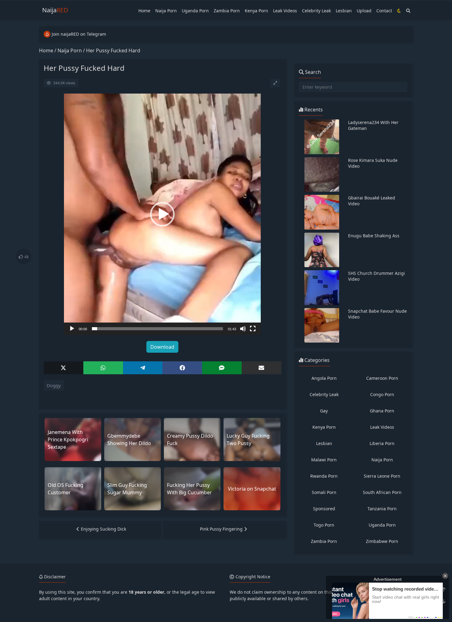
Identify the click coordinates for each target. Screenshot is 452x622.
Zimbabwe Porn (382, 541)
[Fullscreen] (253, 329)
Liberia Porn (382, 443)
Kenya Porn (256, 11)
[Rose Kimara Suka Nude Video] (322, 174)
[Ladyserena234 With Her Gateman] (322, 136)
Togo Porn (324, 525)
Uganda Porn (195, 11)
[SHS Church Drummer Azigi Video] (322, 287)
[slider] (157, 328)
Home (144, 11)
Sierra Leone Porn (382, 476)
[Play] (72, 329)
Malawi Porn (324, 460)
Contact (384, 11)
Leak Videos (285, 11)
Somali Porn (324, 492)
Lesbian (344, 11)
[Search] (408, 11)
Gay (324, 411)
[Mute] (243, 329)
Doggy (54, 385)
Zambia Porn (227, 11)
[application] (162, 214)
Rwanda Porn (324, 476)
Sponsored (324, 509)
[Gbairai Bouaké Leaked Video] (322, 212)
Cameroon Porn (382, 378)
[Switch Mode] (399, 11)
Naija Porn (166, 11)
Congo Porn (382, 394)
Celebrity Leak (316, 11)
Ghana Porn (382, 411)
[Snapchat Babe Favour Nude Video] (322, 325)
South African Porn (382, 492)
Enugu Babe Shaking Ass (373, 236)
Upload (364, 11)
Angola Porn (324, 378)
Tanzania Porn (382, 509)
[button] (162, 214)
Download (162, 346)
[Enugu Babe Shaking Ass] (322, 250)
